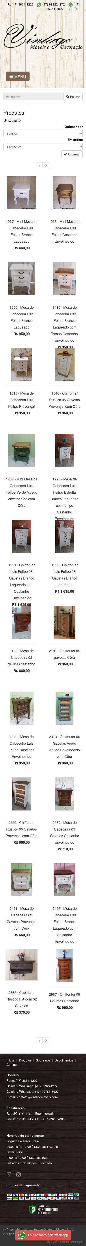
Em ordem (75, 139)
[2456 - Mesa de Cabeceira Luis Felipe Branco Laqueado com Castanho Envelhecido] (64, 879)
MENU (19, 76)
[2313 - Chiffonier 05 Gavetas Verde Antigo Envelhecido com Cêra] (64, 708)
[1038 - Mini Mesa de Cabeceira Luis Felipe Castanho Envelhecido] (64, 192)
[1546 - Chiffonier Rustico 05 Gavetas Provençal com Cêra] (64, 364)
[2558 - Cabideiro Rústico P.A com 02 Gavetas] (21, 964)
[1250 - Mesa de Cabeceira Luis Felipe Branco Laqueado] (21, 278)
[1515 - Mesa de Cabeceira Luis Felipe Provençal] (21, 364)
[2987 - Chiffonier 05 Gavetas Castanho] (64, 965)
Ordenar (73, 154)
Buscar (74, 96)
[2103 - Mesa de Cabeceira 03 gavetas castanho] (21, 622)
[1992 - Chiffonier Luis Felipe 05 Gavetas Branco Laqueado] (64, 536)
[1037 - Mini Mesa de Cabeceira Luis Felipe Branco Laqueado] (21, 192)
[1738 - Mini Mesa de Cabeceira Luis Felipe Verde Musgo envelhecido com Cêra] (21, 450)
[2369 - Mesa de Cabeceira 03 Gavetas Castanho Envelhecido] (64, 793)
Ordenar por (74, 126)
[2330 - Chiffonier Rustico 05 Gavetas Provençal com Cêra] (21, 793)
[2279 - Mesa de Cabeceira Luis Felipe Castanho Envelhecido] (21, 708)
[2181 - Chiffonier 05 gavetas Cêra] (64, 622)
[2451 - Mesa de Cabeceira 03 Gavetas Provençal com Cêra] (21, 879)
